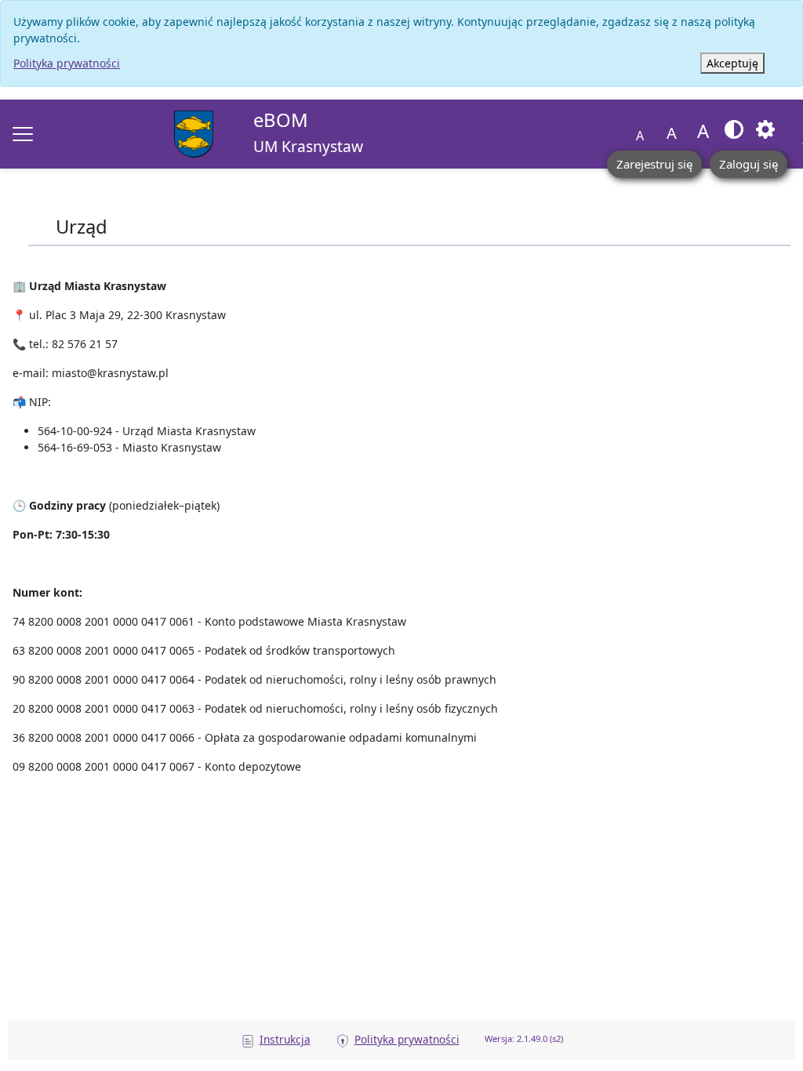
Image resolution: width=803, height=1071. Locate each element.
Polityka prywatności (66, 63)
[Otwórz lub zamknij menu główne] (22, 134)
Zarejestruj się (654, 164)
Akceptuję (732, 63)
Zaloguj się (748, 164)
